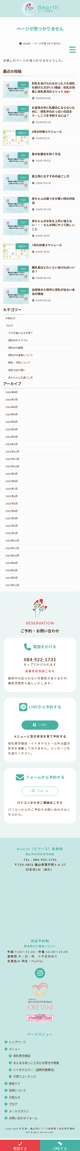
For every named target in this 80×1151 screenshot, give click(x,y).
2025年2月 (12, 525)
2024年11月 (12, 548)
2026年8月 (12, 392)
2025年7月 (12, 488)
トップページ (17, 1042)
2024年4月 (12, 563)
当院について (17, 1090)
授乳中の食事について (20, 355)
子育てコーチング (24, 1076)
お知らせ (10, 318)
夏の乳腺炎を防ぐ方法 (46, 154)
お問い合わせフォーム (23, 1118)
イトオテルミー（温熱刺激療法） (34, 1069)
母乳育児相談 (21, 1055)
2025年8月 (12, 481)
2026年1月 (12, 444)
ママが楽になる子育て (20, 333)
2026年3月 (12, 429)
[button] (40, 725)
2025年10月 (12, 466)
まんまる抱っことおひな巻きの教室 (36, 1062)
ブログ (9, 325)
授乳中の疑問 (15, 347)
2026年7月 (12, 399)
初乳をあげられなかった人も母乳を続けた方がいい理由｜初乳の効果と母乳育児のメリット (53, 87)
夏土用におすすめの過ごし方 (50, 176)
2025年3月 (12, 518)
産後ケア (14, 1083)
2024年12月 (12, 540)
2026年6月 (12, 407)
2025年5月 (12, 503)
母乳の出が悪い (16, 370)
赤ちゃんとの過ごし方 (20, 377)
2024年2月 (12, 577)
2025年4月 (12, 511)
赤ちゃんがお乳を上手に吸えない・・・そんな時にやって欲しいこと (53, 225)
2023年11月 (12, 585)
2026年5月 (12, 414)
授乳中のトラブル (18, 340)
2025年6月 (12, 496)
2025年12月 (12, 451)
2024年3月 (12, 570)
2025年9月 (12, 473)
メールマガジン (19, 1111)
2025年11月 (12, 459)
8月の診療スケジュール (47, 131)
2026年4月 (12, 421)
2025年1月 (12, 533)
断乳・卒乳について (19, 362)
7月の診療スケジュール (47, 245)
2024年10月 (12, 555)
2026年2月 (12, 436)
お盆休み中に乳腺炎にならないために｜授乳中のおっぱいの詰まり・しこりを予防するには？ (53, 111)
